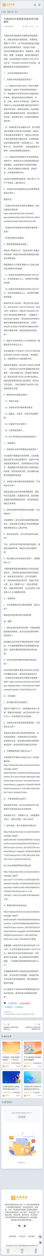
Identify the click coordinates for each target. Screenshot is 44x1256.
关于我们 (31, 1236)
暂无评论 (8, 1102)
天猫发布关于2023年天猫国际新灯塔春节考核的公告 (32, 1089)
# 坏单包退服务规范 (18, 1063)
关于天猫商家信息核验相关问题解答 (32, 1058)
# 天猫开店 (8, 1007)
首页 (4, 12)
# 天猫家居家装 (16, 1092)
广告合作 (22, 1236)
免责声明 (12, 1236)
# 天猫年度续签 (25, 1003)
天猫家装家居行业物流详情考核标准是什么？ (11, 1087)
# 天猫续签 (19, 1007)
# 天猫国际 (36, 1092)
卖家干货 (10, 12)
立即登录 (22, 1117)
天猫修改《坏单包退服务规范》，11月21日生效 (11, 1059)
